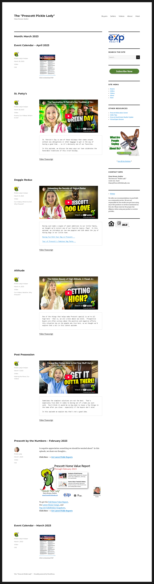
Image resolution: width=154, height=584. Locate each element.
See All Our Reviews (124, 161)
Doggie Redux (23, 179)
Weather (25, 292)
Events (16, 115)
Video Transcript (46, 159)
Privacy (112, 194)
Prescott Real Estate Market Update (121, 117)
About (130, 16)
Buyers (104, 16)
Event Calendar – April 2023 (31, 45)
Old (15, 67)
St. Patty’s (20, 93)
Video (16, 64)
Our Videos (23, 115)
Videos (121, 16)
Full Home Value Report (58, 502)
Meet (137, 16)
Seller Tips (113, 115)
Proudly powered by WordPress (44, 574)
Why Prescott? (19, 204)
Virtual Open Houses (117, 119)
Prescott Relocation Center (119, 113)
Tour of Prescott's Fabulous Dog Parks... (59, 241)
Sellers (113, 16)
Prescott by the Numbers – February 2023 (40, 440)
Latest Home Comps (51, 505)
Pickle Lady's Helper (21, 58)
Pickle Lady (18, 454)
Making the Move (20, 376)
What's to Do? (27, 202)
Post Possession (24, 354)
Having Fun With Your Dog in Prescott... (58, 237)
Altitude (19, 270)
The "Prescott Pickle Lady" (34, 16)
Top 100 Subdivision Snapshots (52, 508)
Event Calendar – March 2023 (32, 525)
